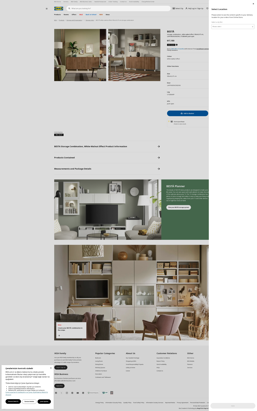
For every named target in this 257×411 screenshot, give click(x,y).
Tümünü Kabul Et (13, 401)
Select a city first (217, 22)
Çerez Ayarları (44, 401)
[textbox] (233, 26)
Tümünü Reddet (29, 401)
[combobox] (233, 26)
